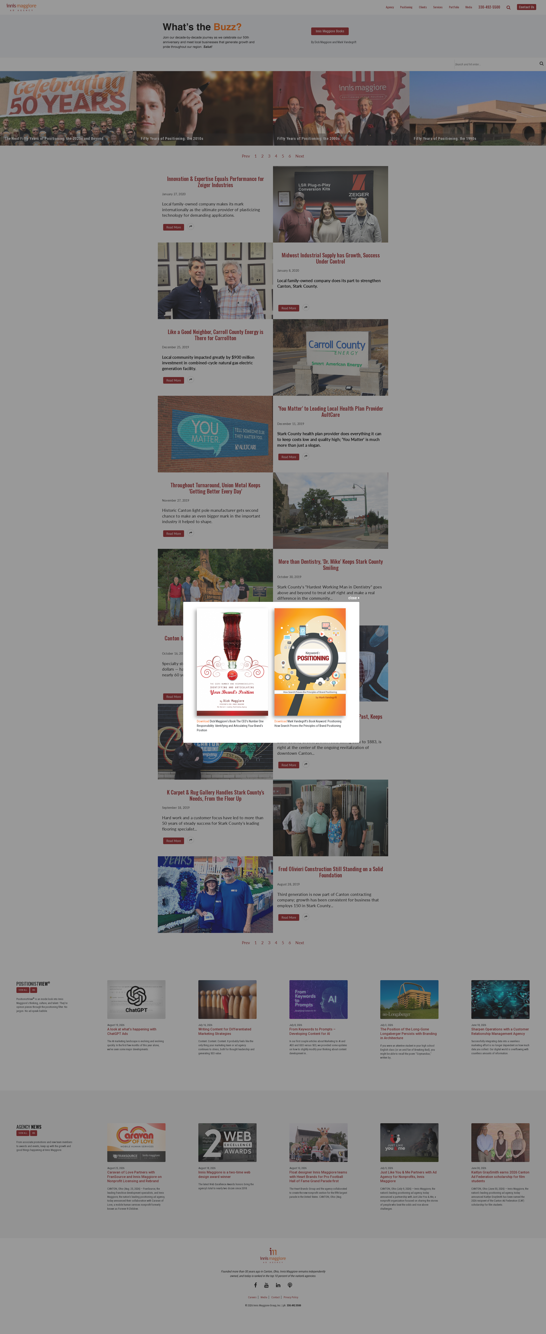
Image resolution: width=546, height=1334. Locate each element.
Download (203, 721)
